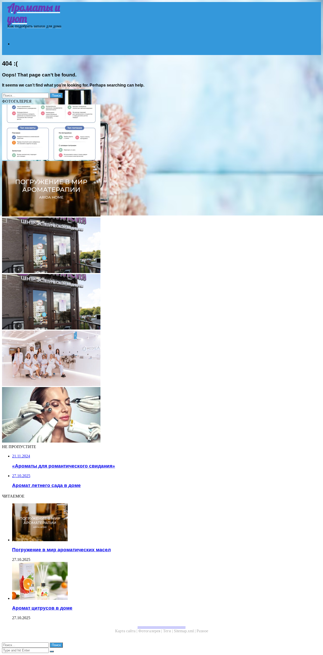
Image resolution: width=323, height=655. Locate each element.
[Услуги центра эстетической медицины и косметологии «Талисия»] (153, 245)
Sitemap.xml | (185, 631)
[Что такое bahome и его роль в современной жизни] (153, 189)
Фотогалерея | (150, 631)
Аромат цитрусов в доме (42, 608)
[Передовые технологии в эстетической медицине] (153, 359)
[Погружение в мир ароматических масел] (158, 522)
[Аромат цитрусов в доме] (158, 581)
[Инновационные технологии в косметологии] (153, 415)
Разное (202, 631)
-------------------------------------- (161, 626)
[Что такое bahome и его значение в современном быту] (153, 132)
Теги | (168, 631)
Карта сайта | (126, 631)
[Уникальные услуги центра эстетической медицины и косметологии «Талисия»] (153, 302)
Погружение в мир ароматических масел (61, 549)
